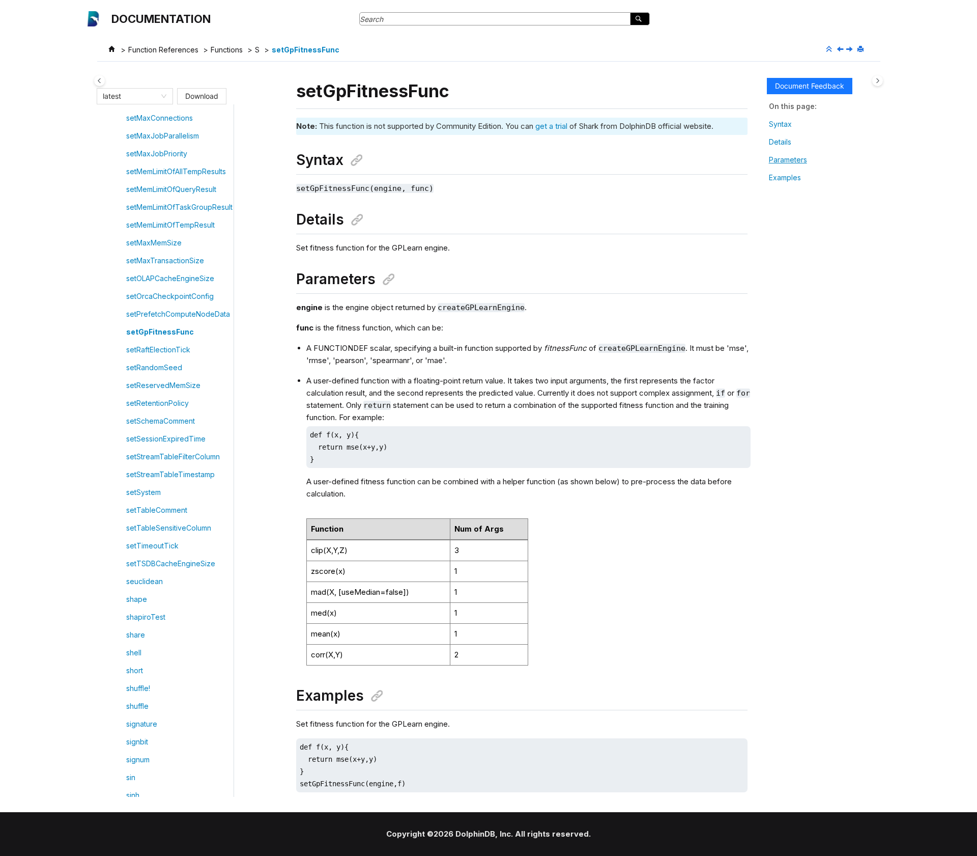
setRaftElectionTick (158, 349)
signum (138, 759)
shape (136, 599)
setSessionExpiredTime (166, 438)
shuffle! (138, 688)
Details (780, 141)
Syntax (780, 124)
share (135, 634)
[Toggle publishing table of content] (99, 80)
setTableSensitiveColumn (168, 527)
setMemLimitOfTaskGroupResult (179, 207)
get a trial (551, 126)
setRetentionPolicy (157, 403)
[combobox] (130, 96)
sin (130, 777)
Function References (163, 49)
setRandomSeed (154, 367)
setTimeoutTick (152, 545)
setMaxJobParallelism (162, 135)
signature (141, 724)
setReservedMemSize (163, 385)
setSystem (143, 492)
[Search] (640, 18)
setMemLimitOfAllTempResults (176, 171)
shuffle (137, 706)
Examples (785, 177)
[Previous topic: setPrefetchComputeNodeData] (841, 49)
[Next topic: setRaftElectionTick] (850, 49)
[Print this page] (861, 49)
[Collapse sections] (830, 49)
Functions (227, 49)
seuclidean (144, 581)
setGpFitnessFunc (305, 49)
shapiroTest (145, 617)
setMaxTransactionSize (165, 260)
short (134, 670)
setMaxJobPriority (156, 153)
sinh (132, 795)
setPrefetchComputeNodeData (178, 314)
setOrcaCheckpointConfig (170, 296)
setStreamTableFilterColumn (173, 456)
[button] (122, 118)
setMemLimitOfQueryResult (171, 189)
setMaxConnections (159, 118)
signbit (137, 741)
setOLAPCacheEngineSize (170, 278)
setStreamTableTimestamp (170, 474)
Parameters (788, 159)
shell (133, 652)
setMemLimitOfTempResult (170, 224)
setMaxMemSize (154, 242)
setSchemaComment (160, 421)
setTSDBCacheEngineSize (170, 563)
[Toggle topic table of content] (877, 80)
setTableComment (156, 510)
